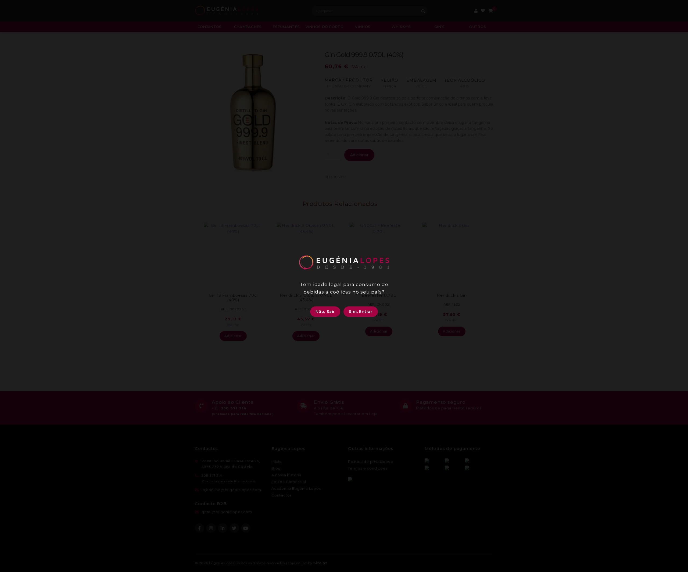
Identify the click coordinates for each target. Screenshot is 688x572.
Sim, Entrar (360, 311)
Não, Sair (325, 311)
